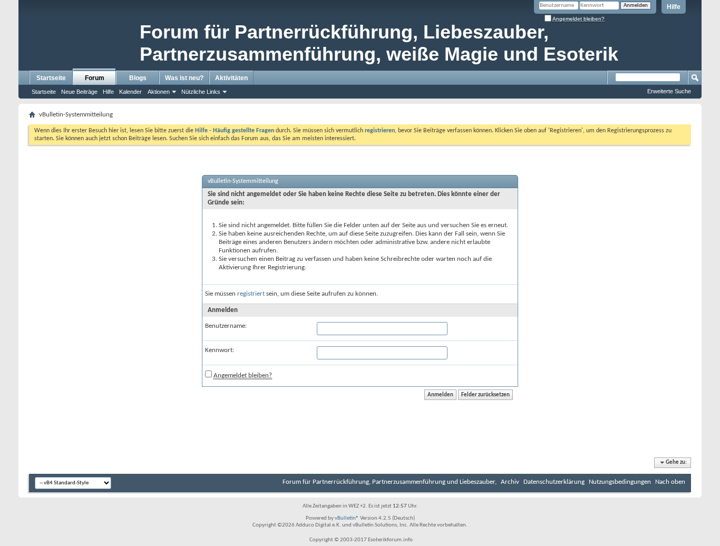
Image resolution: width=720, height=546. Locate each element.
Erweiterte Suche (669, 91)
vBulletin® (347, 518)
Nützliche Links (200, 92)
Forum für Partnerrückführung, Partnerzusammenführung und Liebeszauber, (390, 482)
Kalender (130, 92)
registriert (251, 293)
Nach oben (670, 482)
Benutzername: (226, 326)
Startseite (51, 78)
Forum (94, 78)
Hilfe (673, 7)
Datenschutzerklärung (554, 482)
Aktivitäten (231, 78)
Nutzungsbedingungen (620, 482)
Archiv (510, 482)
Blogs (138, 78)
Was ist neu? (184, 78)
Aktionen (159, 92)
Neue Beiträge (79, 92)
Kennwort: (219, 350)
